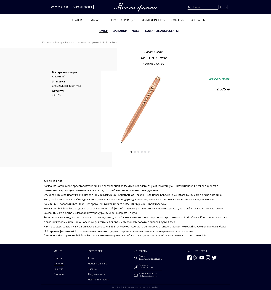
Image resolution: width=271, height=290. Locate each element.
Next (173, 110)
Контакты (198, 20)
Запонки (120, 31)
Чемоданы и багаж (98, 263)
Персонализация (122, 20)
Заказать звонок (83, 7)
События (177, 20)
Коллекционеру (153, 20)
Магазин (97, 20)
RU (221, 7)
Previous (106, 110)
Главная (78, 20)
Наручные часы (96, 274)
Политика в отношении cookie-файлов (142, 287)
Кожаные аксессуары (162, 31)
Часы (136, 31)
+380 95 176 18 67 (58, 7)
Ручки (103, 30)
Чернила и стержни (98, 279)
